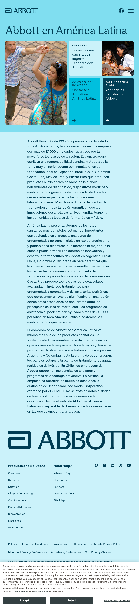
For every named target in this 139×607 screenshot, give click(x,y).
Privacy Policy (41, 592)
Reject (72, 600)
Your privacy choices (117, 600)
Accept (24, 600)
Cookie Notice (20, 592)
